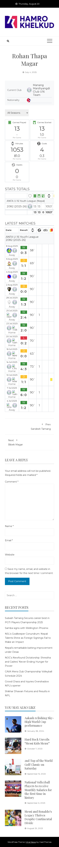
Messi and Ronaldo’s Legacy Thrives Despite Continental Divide (38, 817)
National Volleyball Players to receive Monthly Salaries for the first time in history (38, 790)
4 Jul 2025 (12, 401)
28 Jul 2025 (12, 297)
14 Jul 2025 (12, 362)
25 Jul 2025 (11, 310)
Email (9, 540)
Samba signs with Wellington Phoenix (26, 628)
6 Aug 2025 (12, 259)
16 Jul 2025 (12, 349)
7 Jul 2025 (12, 388)
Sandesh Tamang (41, 426)
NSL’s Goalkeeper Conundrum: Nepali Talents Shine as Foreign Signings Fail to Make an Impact (28, 637)
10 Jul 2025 (12, 375)
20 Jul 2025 (12, 336)
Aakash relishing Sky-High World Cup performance (39, 722)
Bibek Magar (15, 442)
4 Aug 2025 (12, 272)
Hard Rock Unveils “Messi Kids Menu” (37, 741)
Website (9, 554)
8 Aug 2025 (12, 246)
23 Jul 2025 (12, 323)
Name (9, 526)
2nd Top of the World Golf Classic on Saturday (39, 764)
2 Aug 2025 (12, 285)
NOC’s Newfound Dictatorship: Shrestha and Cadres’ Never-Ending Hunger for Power (28, 661)
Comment (11, 481)
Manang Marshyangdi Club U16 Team (41, 90)
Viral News (31, 842)
